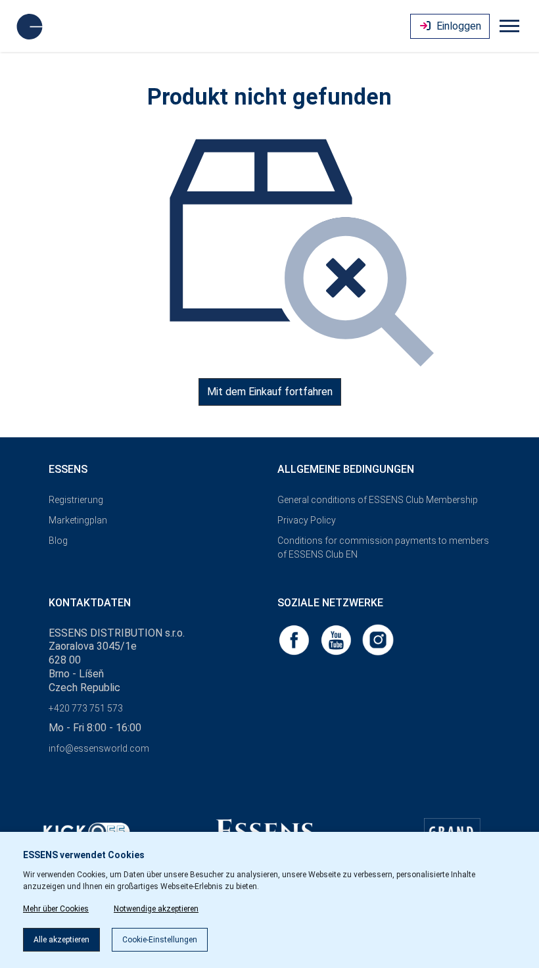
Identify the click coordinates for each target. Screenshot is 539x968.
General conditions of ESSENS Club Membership (377, 500)
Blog (58, 540)
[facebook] (295, 639)
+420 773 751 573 (86, 708)
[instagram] (378, 639)
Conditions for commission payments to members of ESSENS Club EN (383, 547)
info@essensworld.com (99, 748)
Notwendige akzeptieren (156, 908)
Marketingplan (78, 520)
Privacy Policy (306, 520)
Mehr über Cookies (56, 908)
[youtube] (337, 639)
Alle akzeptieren (61, 939)
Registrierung (76, 500)
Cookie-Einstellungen (159, 939)
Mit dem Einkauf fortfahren (270, 391)
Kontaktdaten (90, 602)
